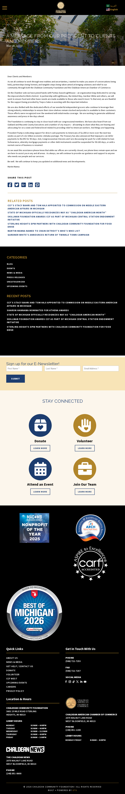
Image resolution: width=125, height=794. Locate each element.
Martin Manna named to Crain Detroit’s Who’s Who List (44, 230)
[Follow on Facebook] (10, 185)
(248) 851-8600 (13, 773)
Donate (10, 670)
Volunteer (13, 674)
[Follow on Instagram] (70, 682)
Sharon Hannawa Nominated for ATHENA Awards (38, 310)
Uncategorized (16, 281)
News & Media (14, 272)
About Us (12, 658)
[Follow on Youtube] (85, 682)
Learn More (40, 448)
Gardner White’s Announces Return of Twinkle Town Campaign (48, 234)
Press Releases (16, 277)
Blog (10, 264)
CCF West (11, 678)
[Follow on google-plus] (23, 185)
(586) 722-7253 (73, 661)
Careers (11, 686)
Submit (15, 378)
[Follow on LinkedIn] (30, 185)
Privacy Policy (15, 691)
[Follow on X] (16, 185)
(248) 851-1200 (73, 729)
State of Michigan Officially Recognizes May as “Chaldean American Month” (57, 212)
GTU (75, 790)
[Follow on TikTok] (73, 682)
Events (11, 268)
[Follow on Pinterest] (37, 185)
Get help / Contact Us (19, 666)
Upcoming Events (17, 286)
